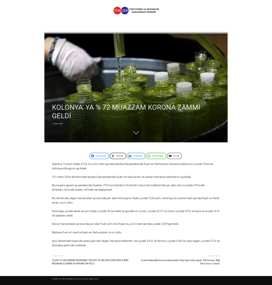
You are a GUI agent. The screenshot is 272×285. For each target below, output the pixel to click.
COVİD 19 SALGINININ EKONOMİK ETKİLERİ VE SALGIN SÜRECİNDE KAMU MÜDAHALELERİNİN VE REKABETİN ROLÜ (90, 262)
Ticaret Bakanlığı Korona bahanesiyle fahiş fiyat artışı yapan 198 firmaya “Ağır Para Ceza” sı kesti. (180, 262)
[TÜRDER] (136, 10)
